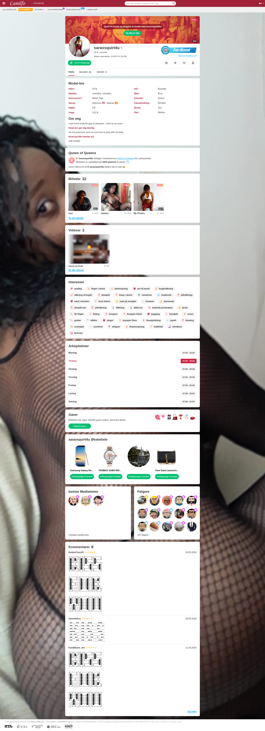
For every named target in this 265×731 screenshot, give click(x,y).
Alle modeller (9, 10)
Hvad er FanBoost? (187, 56)
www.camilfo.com (37, 722)
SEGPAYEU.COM (64, 722)
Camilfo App (92, 10)
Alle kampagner (55, 10)
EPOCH (53, 722)
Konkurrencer (73, 10)
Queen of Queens (126, 158)
